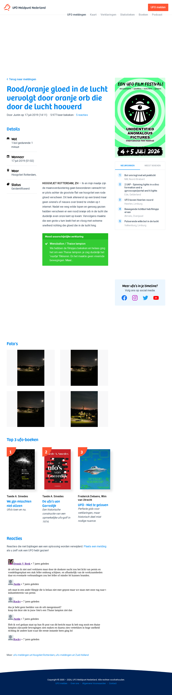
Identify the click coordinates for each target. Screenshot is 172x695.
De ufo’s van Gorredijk (51, 503)
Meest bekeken (153, 165)
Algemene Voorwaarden (94, 683)
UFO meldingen (76, 14)
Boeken (143, 14)
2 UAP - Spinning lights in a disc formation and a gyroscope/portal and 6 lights (141, 187)
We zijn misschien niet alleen (19, 503)
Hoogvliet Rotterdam (23, 174)
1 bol (14, 142)
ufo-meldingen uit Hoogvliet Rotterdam (34, 655)
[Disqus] (57, 600)
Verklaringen (108, 14)
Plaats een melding (95, 546)
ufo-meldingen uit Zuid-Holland (72, 655)
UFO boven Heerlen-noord (138, 200)
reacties (82, 115)
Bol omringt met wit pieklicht (140, 175)
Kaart (93, 14)
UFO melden (61, 683)
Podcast (157, 14)
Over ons (75, 683)
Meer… (69, 260)
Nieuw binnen (128, 165)
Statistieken (127, 14)
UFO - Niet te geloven (93, 504)
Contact (113, 683)
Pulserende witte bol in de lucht (141, 221)
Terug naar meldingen (22, 79)
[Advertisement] (86, 48)
